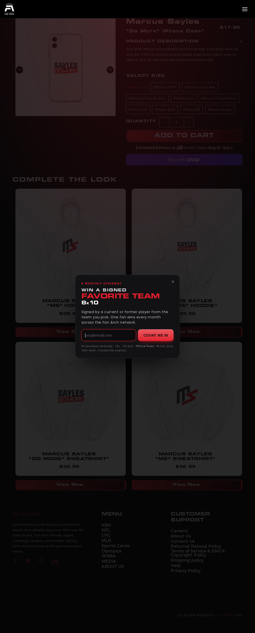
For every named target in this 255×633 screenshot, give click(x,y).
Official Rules (145, 346)
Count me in (155, 335)
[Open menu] (245, 9)
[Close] (173, 281)
